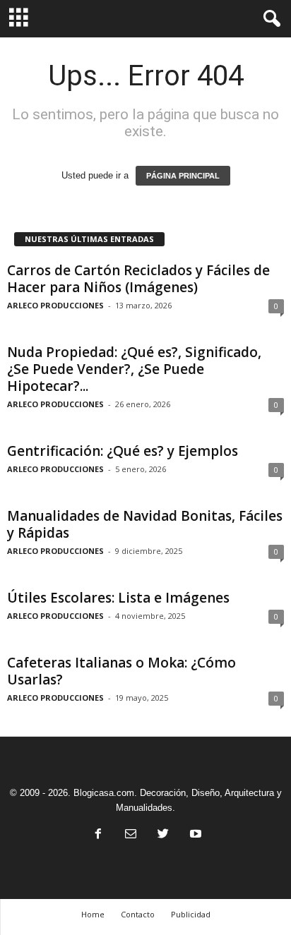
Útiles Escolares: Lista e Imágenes (118, 598)
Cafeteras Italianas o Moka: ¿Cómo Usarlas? (121, 671)
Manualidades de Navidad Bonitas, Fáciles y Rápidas (145, 524)
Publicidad (190, 914)
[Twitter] (163, 835)
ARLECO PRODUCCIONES (55, 305)
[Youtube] (194, 835)
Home (93, 914)
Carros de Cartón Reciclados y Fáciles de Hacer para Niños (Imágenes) (138, 278)
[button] (269, 19)
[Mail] (130, 835)
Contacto (138, 914)
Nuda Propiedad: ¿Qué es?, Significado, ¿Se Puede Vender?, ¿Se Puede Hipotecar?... (134, 369)
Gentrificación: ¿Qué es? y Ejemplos (122, 451)
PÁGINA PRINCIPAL (183, 175)
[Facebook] (98, 835)
